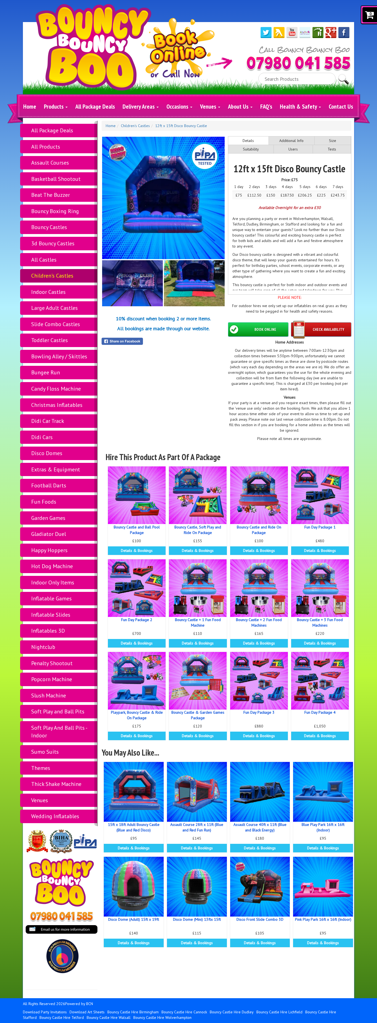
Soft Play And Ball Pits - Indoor (59, 731)
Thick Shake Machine (56, 784)
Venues (208, 106)
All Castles (44, 259)
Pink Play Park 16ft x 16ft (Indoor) (323, 919)
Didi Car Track (47, 421)
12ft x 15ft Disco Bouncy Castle (181, 125)
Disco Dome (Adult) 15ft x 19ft (133, 919)
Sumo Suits (45, 751)
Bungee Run (45, 372)
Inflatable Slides (50, 614)
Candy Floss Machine (56, 388)
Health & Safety (299, 106)
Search (343, 76)
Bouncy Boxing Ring (55, 211)
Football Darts (48, 485)
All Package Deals (95, 106)
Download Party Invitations (45, 1011)
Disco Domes (46, 453)
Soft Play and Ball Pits (57, 711)
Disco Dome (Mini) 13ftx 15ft (197, 919)
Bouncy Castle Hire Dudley (232, 1011)
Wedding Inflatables (55, 816)
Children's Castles (52, 275)
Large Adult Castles (54, 308)
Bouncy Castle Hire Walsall (109, 1017)
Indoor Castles (48, 292)
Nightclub (43, 647)
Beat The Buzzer (50, 194)
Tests (332, 149)
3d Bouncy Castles (53, 243)
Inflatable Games (51, 598)
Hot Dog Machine (52, 566)
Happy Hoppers (49, 550)
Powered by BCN (79, 1003)
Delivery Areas (139, 106)
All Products (45, 146)
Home (29, 106)
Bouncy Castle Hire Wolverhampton (162, 1017)
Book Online (265, 329)
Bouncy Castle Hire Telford (61, 1017)
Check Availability (328, 329)
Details (248, 140)
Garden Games (48, 518)
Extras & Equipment (55, 469)
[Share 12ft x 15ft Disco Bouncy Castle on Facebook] (163, 341)
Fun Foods (43, 501)
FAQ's (266, 106)
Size (332, 140)
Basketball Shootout (56, 178)
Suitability (251, 149)
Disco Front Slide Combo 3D (260, 919)
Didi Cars (42, 437)
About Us (239, 106)
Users (293, 149)
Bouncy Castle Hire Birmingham (133, 1011)
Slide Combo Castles (55, 324)
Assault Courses (50, 162)
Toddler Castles (49, 340)
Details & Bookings (137, 550)
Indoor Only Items (52, 582)
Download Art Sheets (87, 1011)
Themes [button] (40, 768)
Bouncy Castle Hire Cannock (184, 1011)
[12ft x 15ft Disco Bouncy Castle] (163, 198)
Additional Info (291, 140)
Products (54, 106)
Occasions (178, 106)
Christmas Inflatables (57, 405)
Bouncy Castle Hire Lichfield (279, 1011)
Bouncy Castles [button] (49, 227)
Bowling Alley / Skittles (59, 356)
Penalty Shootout (52, 663)
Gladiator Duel (48, 534)
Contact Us (341, 106)
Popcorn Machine (51, 679)
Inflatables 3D (48, 630)
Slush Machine (48, 695)
